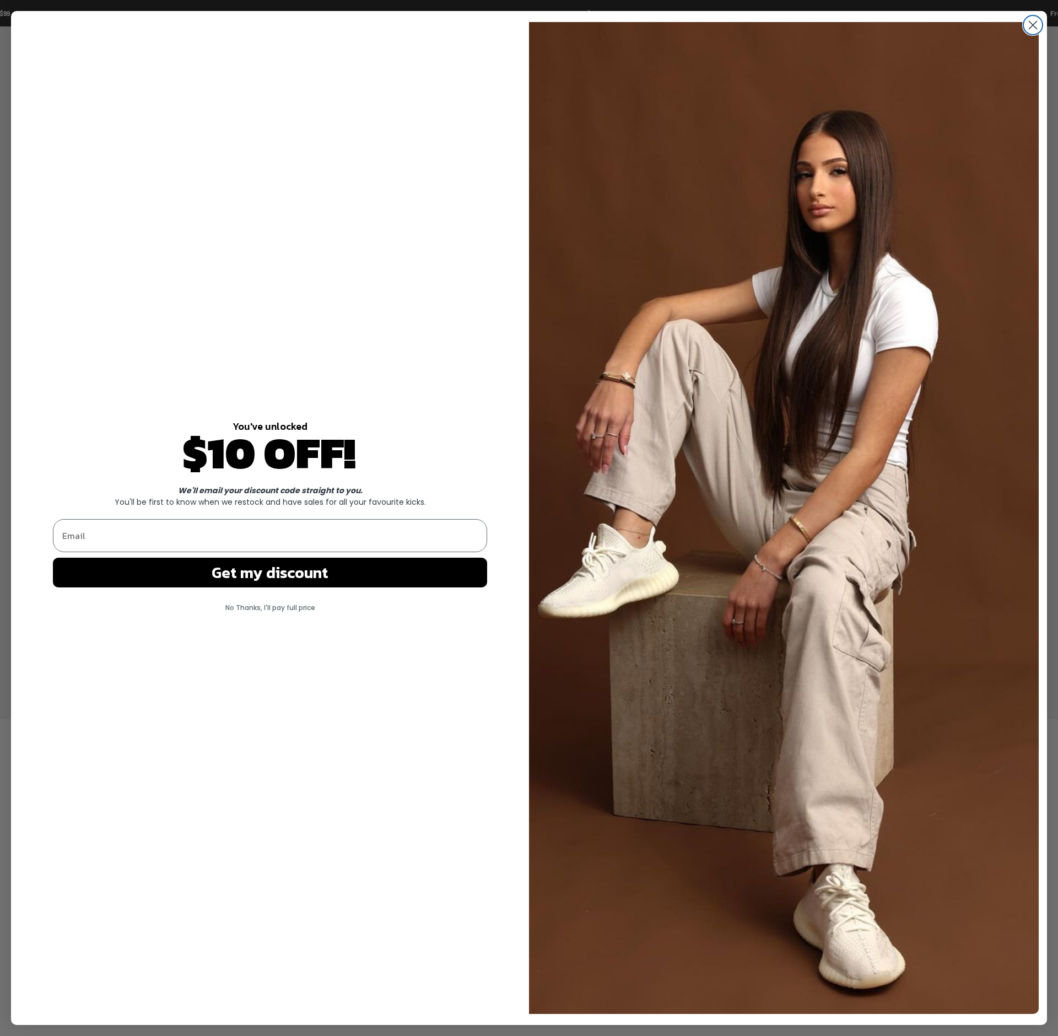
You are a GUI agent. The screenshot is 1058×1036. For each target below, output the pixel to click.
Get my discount (270, 572)
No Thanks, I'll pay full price (270, 607)
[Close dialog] (1033, 25)
